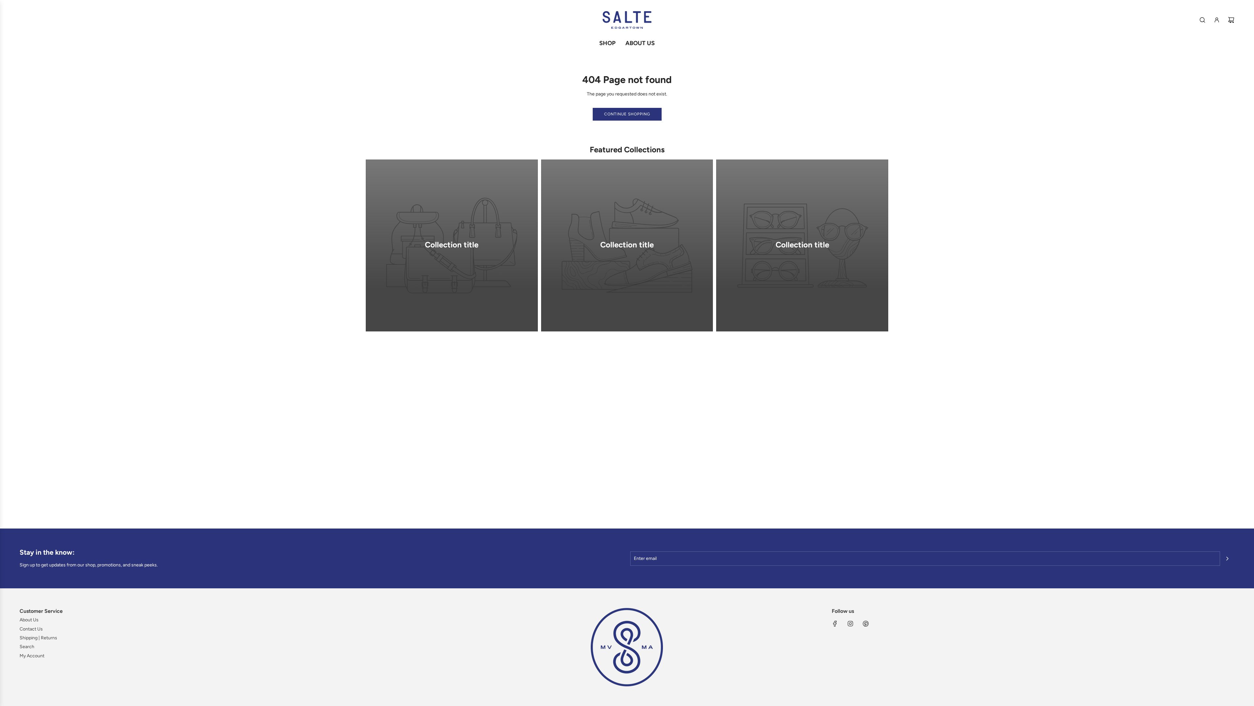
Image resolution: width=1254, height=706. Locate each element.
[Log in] (1217, 20)
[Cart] (1231, 20)
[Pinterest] (866, 623)
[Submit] (1227, 558)
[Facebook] (835, 623)
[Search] (1202, 20)
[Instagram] (850, 623)
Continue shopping (627, 114)
